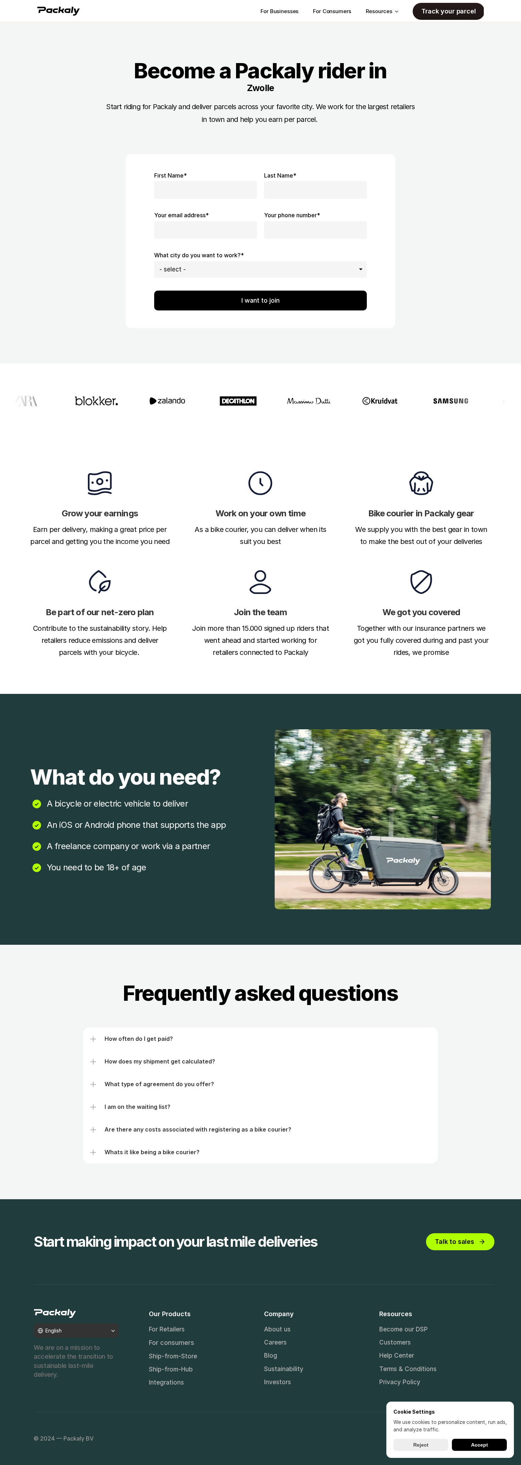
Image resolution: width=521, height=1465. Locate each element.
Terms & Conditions (408, 1369)
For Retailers (167, 1329)
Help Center (396, 1355)
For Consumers (332, 11)
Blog (270, 1355)
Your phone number (292, 215)
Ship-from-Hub (171, 1369)
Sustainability (283, 1369)
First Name (170, 175)
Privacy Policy (399, 1382)
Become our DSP (403, 1329)
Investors (277, 1382)
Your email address (181, 215)
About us (277, 1329)
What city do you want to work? (199, 255)
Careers (275, 1342)
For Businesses (279, 11)
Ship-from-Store (173, 1356)
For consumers (171, 1342)
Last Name (280, 175)
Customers (395, 1342)
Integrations (166, 1382)
